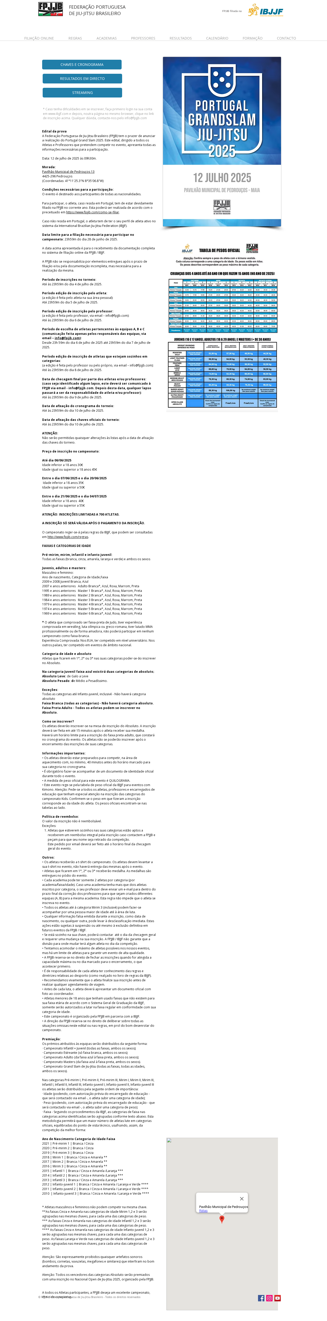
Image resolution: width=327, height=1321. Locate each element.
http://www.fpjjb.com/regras (68, 537)
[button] (42, 38)
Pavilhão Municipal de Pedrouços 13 (68, 171)
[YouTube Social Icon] (277, 1298)
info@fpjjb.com (136, 118)
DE (72, 13)
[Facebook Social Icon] (261, 1298)
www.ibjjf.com (58, 114)
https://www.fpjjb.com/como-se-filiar (92, 212)
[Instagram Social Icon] (269, 1298)
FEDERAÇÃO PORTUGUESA (97, 7)
